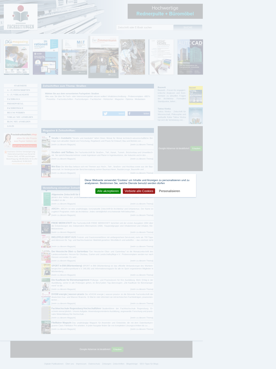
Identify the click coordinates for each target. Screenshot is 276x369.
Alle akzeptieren (108, 190)
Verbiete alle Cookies (139, 190)
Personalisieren (169, 190)
